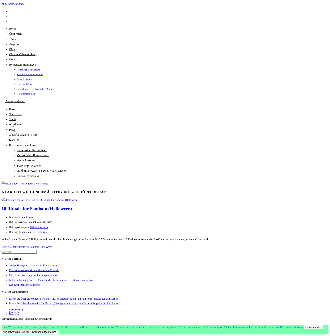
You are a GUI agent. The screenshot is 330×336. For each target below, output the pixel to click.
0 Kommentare (42, 232)
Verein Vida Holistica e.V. (33, 155)
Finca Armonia (26, 161)
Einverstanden (313, 327)
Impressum (14, 312)
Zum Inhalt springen (13, 3)
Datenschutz (14, 314)
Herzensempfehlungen (23, 145)
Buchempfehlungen (29, 166)
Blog (12, 130)
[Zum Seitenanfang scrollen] (3, 322)
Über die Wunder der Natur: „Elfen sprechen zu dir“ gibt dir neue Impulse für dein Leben (69, 298)
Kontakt (14, 140)
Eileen (29, 217)
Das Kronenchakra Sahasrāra (24, 284)
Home (12, 109)
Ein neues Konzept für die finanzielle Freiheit (34, 270)
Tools (12, 119)
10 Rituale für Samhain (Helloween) (37, 208)
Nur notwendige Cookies (16, 331)
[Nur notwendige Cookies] (59, 332)
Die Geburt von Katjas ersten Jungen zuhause (33, 275)
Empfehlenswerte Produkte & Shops (41, 171)
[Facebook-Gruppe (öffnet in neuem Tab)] (11, 16)
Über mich (15, 114)
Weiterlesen (27, 246)
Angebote (15, 125)
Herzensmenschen (28, 176)
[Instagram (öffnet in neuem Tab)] (11, 21)
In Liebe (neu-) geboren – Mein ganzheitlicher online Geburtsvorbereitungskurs (52, 280)
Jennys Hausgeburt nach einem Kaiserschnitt (33, 265)
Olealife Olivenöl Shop (23, 135)
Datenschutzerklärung (44, 331)
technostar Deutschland (32, 150)
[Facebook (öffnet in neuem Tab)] (11, 11)
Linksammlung (16, 309)
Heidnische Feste (39, 227)
